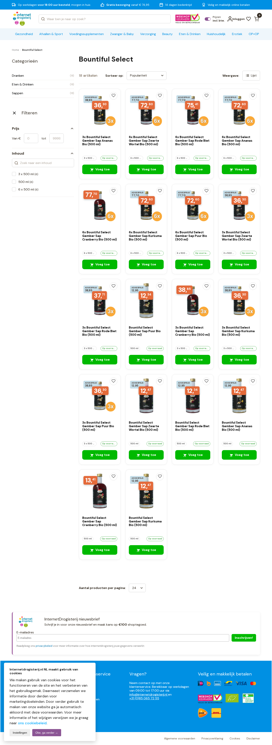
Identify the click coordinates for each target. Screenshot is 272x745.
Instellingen (20, 732)
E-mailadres (25, 632)
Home (15, 50)
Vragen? (138, 674)
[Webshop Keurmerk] (187, 19)
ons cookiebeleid (32, 723)
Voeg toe (102, 169)
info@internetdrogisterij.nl (148, 694)
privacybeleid (44, 646)
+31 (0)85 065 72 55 (144, 698)
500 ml (25, 182)
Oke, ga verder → (46, 732)
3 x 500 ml (28, 174)
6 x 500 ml (28, 189)
